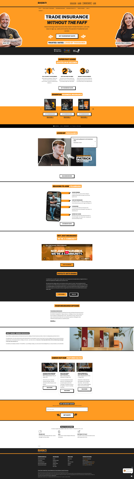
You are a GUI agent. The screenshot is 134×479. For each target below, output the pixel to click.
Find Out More (49, 117)
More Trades (55, 466)
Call (59, 434)
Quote (40, 8)
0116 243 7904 (73, 3)
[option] (57, 50)
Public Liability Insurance (48, 8)
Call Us (74, 294)
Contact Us (69, 463)
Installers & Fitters (55, 463)
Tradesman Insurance (60, 8)
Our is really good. (87, 458)
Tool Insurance (40, 460)
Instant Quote (87, 3)
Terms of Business (58, 470)
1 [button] (66, 120)
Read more (49, 387)
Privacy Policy (40, 470)
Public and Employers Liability (42, 463)
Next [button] (93, 109)
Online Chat (42, 434)
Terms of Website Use (51, 470)
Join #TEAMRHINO (67, 264)
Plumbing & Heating (56, 460)
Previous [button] (40, 109)
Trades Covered (80, 8)
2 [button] (67, 120)
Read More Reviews (67, 176)
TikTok (93, 463)
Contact (41, 10)
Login (94, 3)
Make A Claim (70, 458)
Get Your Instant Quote (67, 36)
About (87, 8)
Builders (54, 458)
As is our (85, 460)
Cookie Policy (45, 470)
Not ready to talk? (82, 434)
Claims (79, 3)
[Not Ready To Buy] (78, 431)
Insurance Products (71, 8)
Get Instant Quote (67, 223)
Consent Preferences (64, 470)
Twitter (89, 463)
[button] (87, 409)
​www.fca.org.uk (54, 475)
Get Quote (67, 415)
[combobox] (66, 409)
